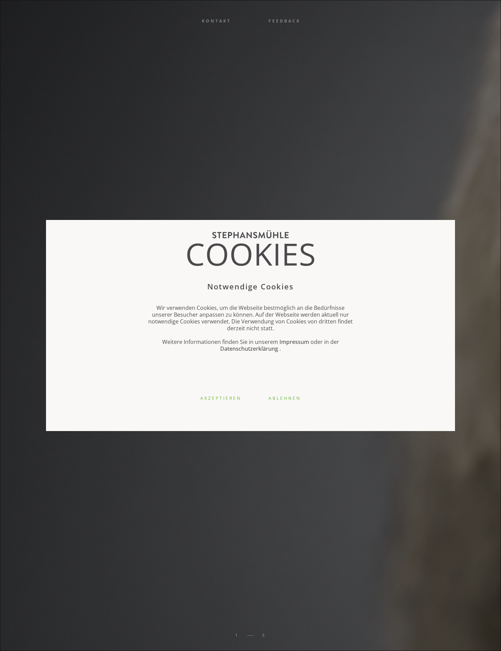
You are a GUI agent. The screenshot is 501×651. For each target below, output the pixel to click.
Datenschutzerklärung (249, 348)
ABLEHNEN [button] (285, 398)
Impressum (294, 342)
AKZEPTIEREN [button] (220, 398)
